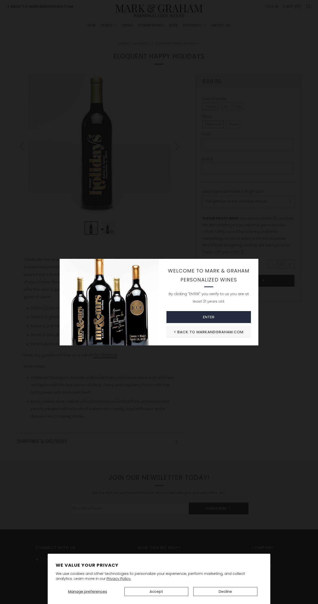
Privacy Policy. (119, 578)
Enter (209, 317)
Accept (156, 591)
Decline (225, 591)
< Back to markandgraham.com (208, 331)
